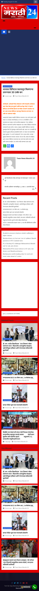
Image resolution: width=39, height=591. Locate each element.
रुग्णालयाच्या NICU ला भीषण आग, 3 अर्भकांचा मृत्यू (15, 209)
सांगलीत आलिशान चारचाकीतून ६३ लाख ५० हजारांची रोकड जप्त (19, 188)
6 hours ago (8, 380)
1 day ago (7, 441)
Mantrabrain (19, 588)
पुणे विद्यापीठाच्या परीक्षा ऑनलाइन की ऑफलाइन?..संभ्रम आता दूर (20, 179)
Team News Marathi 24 (22, 96)
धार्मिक (4, 555)
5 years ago (8, 96)
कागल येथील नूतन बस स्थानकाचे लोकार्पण (13, 212)
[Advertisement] (19, 54)
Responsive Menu (36, 1)
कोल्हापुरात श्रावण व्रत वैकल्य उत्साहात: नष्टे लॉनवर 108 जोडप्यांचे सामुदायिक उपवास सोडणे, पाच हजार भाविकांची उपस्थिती (18, 562)
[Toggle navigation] (9, 32)
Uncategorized (7, 86)
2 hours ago (8, 353)
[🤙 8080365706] (34, 587)
